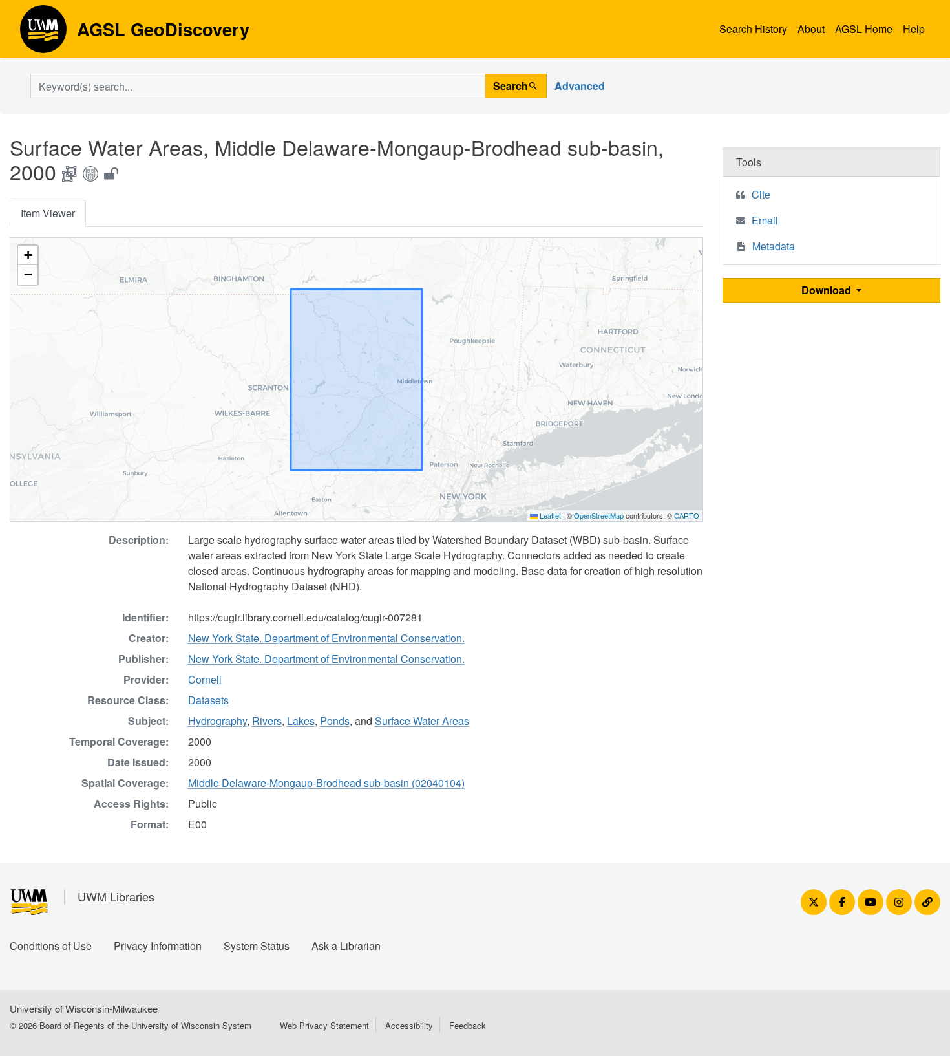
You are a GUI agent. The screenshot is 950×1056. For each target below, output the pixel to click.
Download (827, 290)
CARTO (686, 515)
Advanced (579, 85)
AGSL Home (863, 28)
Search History (753, 28)
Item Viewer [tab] (48, 213)
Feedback (467, 1025)
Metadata (773, 246)
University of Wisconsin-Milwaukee (84, 1008)
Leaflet (549, 515)
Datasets (208, 700)
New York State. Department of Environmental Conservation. (326, 637)
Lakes (301, 720)
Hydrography (217, 720)
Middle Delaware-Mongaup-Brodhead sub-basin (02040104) (326, 782)
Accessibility (409, 1025)
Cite (761, 194)
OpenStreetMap (599, 515)
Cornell (205, 679)
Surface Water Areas (422, 720)
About (811, 28)
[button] (27, 255)
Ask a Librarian (346, 945)
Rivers (267, 720)
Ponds (335, 720)
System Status (257, 945)
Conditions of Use (51, 945)
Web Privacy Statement (324, 1025)
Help (914, 28)
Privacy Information (158, 945)
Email (765, 220)
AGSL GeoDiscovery (43, 33)
